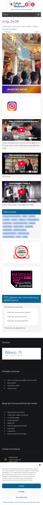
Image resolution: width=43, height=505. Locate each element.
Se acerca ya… (12, 388)
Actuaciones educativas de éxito (12, 216)
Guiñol (18, 236)
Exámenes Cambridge (20, 229)
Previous (6, 32)
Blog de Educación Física (16, 412)
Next (38, 32)
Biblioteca (22, 219)
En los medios (7, 226)
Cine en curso (7, 222)
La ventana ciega (13, 417)
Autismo (14, 219)
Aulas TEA (6, 219)
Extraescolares (7, 229)
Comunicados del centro (21, 222)
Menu (5, 15)
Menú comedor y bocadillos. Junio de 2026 (22, 380)
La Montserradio (13, 420)
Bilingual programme (33, 219)
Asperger (32, 216)
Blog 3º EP (11, 423)
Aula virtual (11, 428)
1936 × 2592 (32, 27)
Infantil (25, 236)
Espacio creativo (19, 226)
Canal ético (11, 431)
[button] (40, 465)
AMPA (24, 216)
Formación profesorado (9, 233)
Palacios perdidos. (9, 29)
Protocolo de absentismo (14, 328)
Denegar (21, 491)
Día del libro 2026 (13, 385)
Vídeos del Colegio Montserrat (18, 415)
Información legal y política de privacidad (27, 502)
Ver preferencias (21, 497)
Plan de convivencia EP (17, 317)
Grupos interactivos (23, 233)
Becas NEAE (12, 383)
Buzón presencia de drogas (17, 434)
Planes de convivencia (13, 307)
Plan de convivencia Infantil (18, 312)
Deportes (32, 222)
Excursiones (29, 226)
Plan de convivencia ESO (17, 321)
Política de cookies (8, 502)
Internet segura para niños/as (17, 426)
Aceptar (21, 486)
